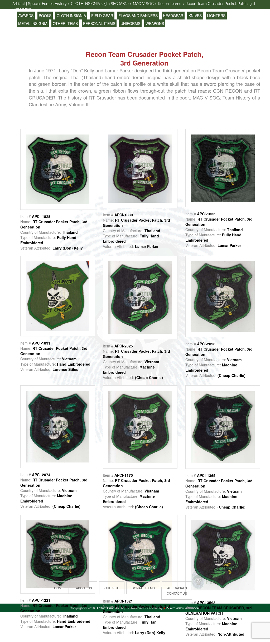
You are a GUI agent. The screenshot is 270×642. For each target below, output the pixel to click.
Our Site (111, 588)
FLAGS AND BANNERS (138, 15)
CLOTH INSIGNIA (71, 15)
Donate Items (143, 588)
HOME (59, 588)
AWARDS (25, 15)
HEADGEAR (173, 15)
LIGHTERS (216, 15)
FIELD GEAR (102, 15)
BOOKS (45, 15)
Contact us (177, 593)
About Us (84, 588)
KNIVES (195, 15)
